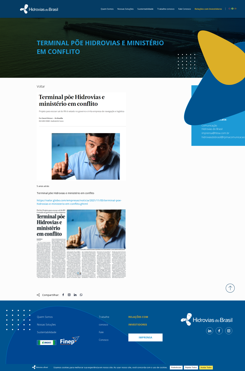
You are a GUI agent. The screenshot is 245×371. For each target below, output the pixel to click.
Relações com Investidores (208, 9)
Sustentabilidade (145, 9)
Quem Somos (107, 9)
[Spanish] (235, 8)
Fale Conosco (184, 9)
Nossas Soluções (125, 9)
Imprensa (145, 337)
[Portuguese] (232, 8)
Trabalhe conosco (165, 9)
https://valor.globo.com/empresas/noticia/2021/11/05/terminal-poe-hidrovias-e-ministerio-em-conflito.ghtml (79, 202)
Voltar (41, 86)
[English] (229, 8)
